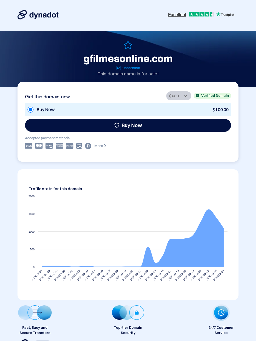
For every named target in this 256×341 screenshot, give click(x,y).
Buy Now (132, 125)
